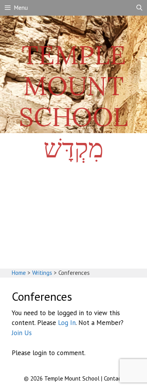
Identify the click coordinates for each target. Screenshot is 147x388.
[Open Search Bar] (139, 8)
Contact (113, 378)
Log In (67, 322)
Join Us (22, 332)
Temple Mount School (72, 378)
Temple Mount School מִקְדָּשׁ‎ (73, 101)
